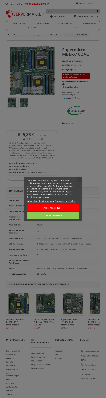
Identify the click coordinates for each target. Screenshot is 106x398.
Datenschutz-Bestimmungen (40, 201)
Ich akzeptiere (53, 215)
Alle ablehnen (52, 207)
